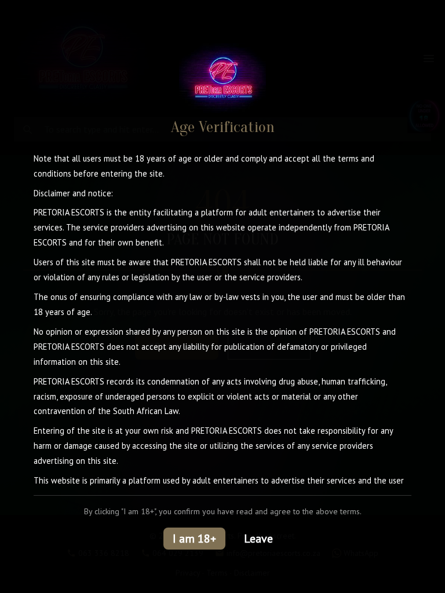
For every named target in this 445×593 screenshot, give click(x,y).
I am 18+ (194, 538)
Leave (258, 538)
